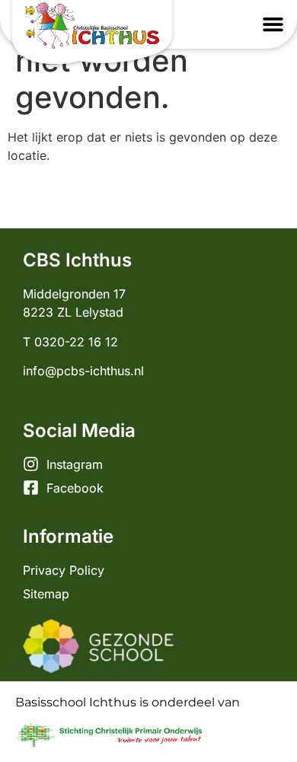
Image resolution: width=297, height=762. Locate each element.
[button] (273, 24)
